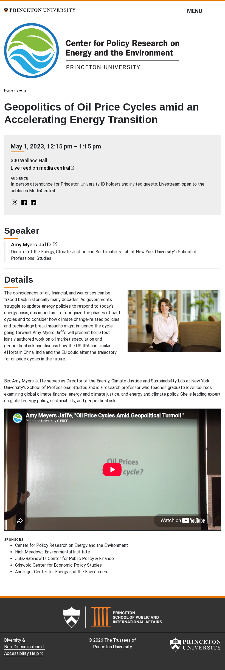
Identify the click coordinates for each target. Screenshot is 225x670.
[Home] (91, 52)
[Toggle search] (217, 10)
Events (21, 90)
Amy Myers (31, 244)
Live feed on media (40, 168)
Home (8, 90)
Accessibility (21, 653)
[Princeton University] (39, 9)
